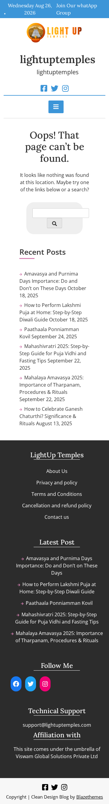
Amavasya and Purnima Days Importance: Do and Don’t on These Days (48, 281)
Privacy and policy (56, 482)
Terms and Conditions (56, 494)
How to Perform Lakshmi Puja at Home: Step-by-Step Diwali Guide (50, 312)
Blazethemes (89, 797)
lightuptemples (57, 59)
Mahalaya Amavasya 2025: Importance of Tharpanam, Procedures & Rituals (51, 384)
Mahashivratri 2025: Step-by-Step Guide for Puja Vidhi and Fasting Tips (54, 353)
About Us (57, 471)
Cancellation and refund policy (56, 505)
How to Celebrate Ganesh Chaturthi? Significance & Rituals (51, 416)
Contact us (57, 517)
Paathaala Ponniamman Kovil (59, 603)
